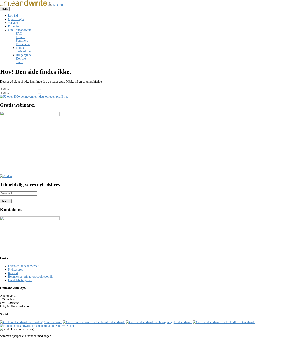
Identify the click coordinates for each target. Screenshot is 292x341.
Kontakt (21, 58)
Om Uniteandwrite (19, 30)
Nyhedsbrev (15, 269)
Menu (5, 8)
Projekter (13, 26)
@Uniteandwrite (181, 322)
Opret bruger (16, 19)
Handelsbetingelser (20, 280)
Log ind (57, 4)
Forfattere (22, 40)
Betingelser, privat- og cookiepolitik (30, 276)
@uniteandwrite (52, 322)
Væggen (13, 22)
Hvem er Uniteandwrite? (23, 266)
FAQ (19, 33)
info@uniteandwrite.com (58, 325)
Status (19, 62)
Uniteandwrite (116, 322)
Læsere (20, 37)
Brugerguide (24, 55)
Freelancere (23, 44)
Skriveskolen (24, 51)
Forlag (20, 47)
